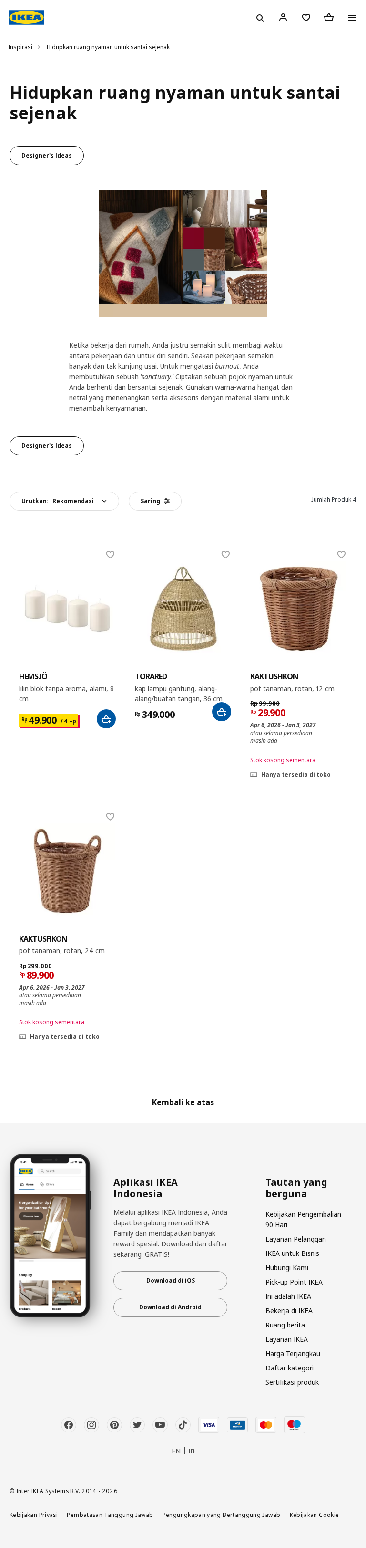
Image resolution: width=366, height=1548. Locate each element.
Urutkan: (57, 501)
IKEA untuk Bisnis (292, 1253)
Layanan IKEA (286, 1339)
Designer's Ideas (46, 155)
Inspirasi (20, 47)
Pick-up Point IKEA (294, 1281)
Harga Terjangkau (292, 1353)
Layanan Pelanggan (295, 1238)
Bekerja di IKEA (289, 1310)
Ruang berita (285, 1324)
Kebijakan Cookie (314, 1514)
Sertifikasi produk (292, 1382)
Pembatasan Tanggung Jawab (110, 1514)
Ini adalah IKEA (288, 1296)
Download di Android (170, 1307)
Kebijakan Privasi (34, 1514)
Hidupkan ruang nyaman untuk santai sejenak (108, 47)
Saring (150, 501)
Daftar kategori (289, 1367)
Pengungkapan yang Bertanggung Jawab (222, 1514)
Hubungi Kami (286, 1267)
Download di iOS (170, 1280)
